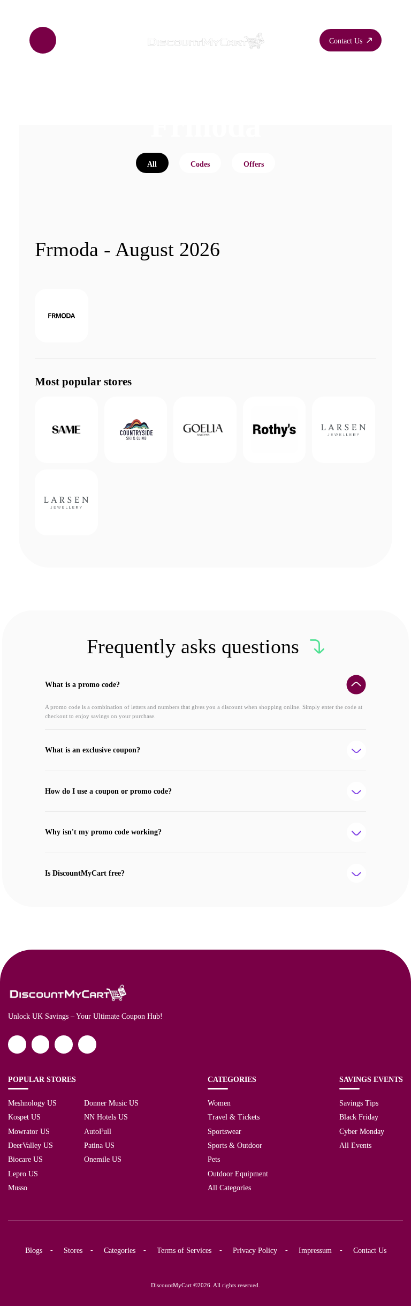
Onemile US (102, 1159)
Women (219, 1103)
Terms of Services (184, 1250)
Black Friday (358, 1117)
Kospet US (24, 1117)
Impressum (315, 1250)
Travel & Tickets (234, 1117)
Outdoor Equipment (238, 1173)
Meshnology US (32, 1103)
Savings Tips (358, 1103)
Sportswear (224, 1131)
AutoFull (97, 1131)
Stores (73, 1250)
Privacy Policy (255, 1250)
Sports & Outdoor (235, 1145)
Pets (214, 1159)
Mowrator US (29, 1131)
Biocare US (25, 1159)
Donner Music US (111, 1103)
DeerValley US (30, 1145)
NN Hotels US (106, 1117)
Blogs (33, 1250)
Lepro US (23, 1173)
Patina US (99, 1145)
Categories (119, 1250)
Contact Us (369, 1250)
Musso (17, 1187)
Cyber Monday (361, 1131)
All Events (355, 1145)
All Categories (229, 1187)
